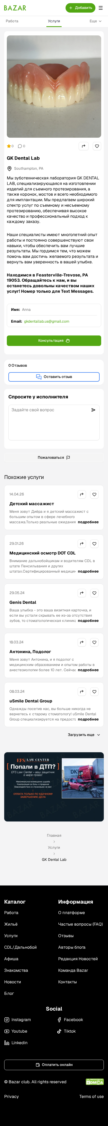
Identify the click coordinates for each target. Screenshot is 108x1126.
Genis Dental (22, 602)
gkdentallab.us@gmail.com (46, 321)
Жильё (11, 924)
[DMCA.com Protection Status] (95, 1082)
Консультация (50, 340)
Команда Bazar (73, 970)
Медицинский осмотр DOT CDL (42, 553)
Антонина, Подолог (30, 651)
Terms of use (91, 1096)
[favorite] (97, 146)
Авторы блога (71, 947)
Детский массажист (31, 503)
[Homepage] (15, 7)
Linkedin (20, 1042)
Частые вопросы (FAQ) (80, 924)
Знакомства (16, 970)
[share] (84, 146)
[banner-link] (54, 786)
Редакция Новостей (78, 959)
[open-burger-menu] (101, 8)
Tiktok (70, 1031)
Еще (93, 21)
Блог (9, 993)
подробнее (88, 522)
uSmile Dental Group (30, 701)
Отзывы (66, 935)
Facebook (73, 1019)
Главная (54, 835)
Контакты (67, 982)
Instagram (21, 1019)
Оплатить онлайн (57, 1064)
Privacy (11, 1096)
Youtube (19, 1031)
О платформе (71, 912)
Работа (12, 21)
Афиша (11, 959)
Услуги (54, 21)
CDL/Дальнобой (20, 947)
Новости (12, 982)
